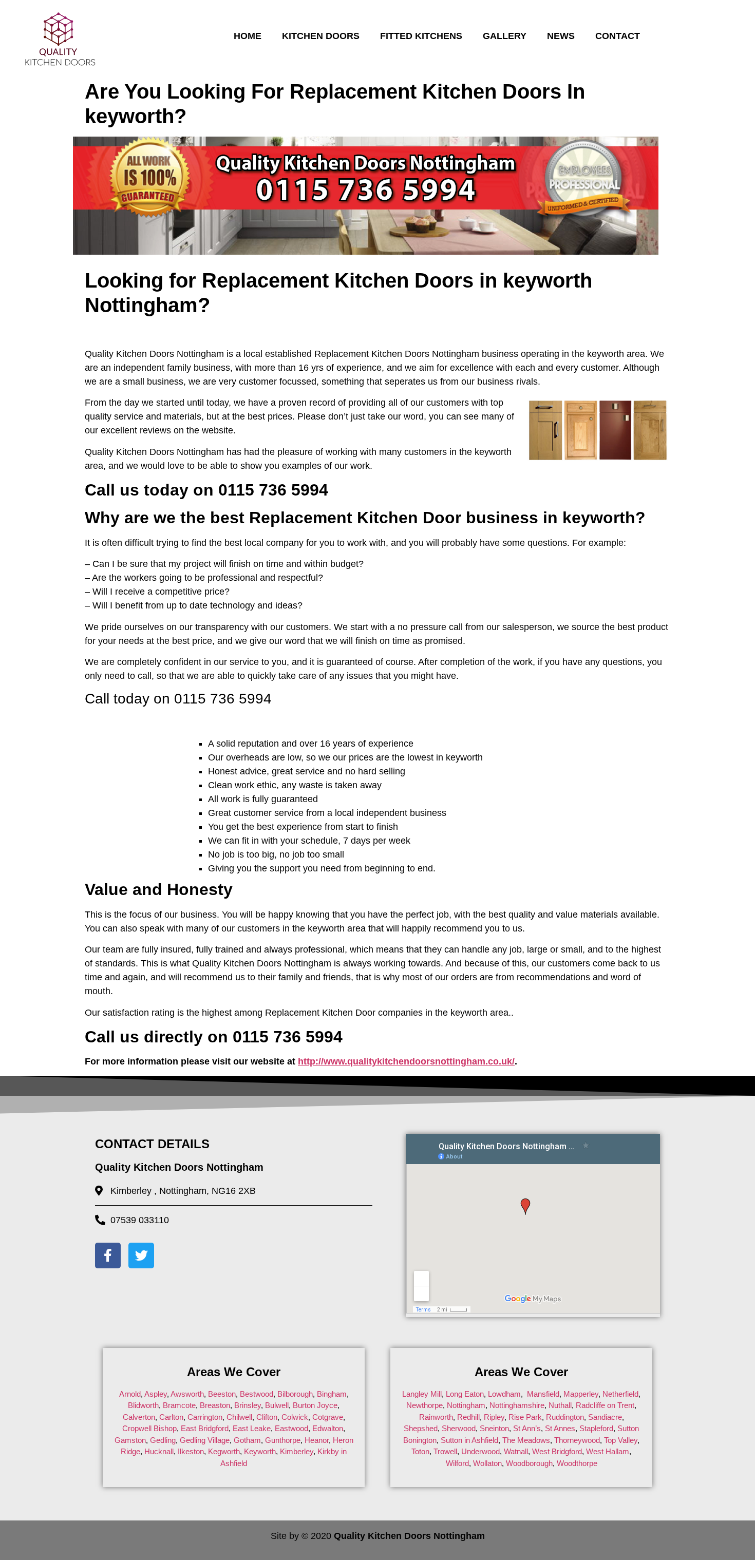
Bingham (332, 1394)
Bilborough (295, 1394)
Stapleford (596, 1428)
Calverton (139, 1417)
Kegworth (224, 1451)
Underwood (480, 1451)
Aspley (155, 1394)
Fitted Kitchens (421, 36)
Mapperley (580, 1394)
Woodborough (529, 1463)
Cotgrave (327, 1417)
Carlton (171, 1417)
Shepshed (421, 1428)
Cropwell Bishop (149, 1428)
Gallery (504, 36)
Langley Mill (422, 1394)
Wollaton (487, 1463)
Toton (420, 1451)
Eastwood (291, 1428)
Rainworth (436, 1417)
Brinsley (247, 1405)
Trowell (445, 1451)
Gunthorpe (282, 1440)
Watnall (516, 1451)
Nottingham (466, 1405)
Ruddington (565, 1417)
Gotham (247, 1440)
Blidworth (143, 1405)
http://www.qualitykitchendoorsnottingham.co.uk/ (406, 1061)
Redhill (468, 1417)
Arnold (130, 1394)
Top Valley (620, 1440)
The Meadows (526, 1440)
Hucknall (159, 1451)
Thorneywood (577, 1440)
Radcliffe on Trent (605, 1405)
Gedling (163, 1440)
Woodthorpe (577, 1463)
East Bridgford (205, 1428)
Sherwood (459, 1428)
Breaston (215, 1405)
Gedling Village (205, 1440)
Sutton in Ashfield (469, 1440)
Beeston (222, 1394)
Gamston (130, 1440)
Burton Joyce (315, 1405)
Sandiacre (605, 1417)
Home (247, 36)
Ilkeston (191, 1451)
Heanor (317, 1440)
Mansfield (543, 1394)
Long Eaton (464, 1394)
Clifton (266, 1417)
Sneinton (494, 1428)
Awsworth (187, 1394)
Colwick (294, 1417)
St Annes (560, 1428)
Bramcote (179, 1405)
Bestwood (256, 1394)
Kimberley (296, 1451)
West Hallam (607, 1451)
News (561, 36)
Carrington (204, 1417)
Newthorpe (424, 1405)
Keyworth (260, 1451)
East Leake (252, 1428)
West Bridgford (557, 1451)
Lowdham (504, 1394)
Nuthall (560, 1405)
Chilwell (239, 1417)
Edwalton (327, 1428)
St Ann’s (527, 1428)
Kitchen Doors (321, 36)
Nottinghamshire (516, 1405)
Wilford (457, 1463)
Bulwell (277, 1405)
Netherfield (620, 1394)
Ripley (494, 1417)
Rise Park (525, 1417)
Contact (617, 36)
